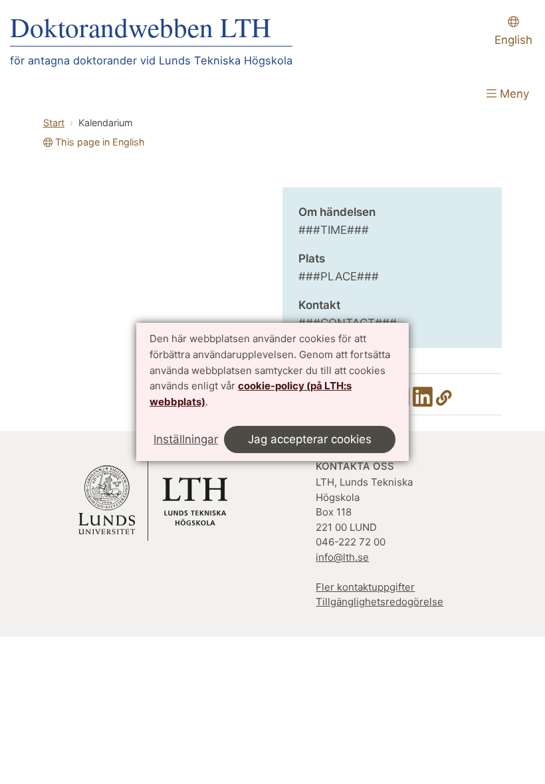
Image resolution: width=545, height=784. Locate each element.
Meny (512, 93)
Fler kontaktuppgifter (365, 587)
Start (53, 122)
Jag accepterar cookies (310, 439)
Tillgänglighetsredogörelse (379, 601)
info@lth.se (342, 557)
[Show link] (444, 401)
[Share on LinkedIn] (423, 401)
